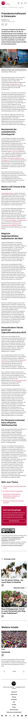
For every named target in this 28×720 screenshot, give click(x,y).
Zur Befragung (14, 521)
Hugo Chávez (15, 151)
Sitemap (14, 697)
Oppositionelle (13, 84)
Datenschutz (14, 694)
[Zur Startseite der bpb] (5, 4)
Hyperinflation (15, 223)
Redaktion (5, 20)
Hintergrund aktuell (13, 7)
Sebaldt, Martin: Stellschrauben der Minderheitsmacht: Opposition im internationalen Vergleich (12, 495)
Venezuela (5, 652)
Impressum (14, 692)
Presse (14, 707)
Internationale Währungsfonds (9, 225)
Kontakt (14, 704)
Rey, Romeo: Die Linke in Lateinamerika (13, 491)
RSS (14, 702)
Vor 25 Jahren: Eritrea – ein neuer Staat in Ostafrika (12, 581)
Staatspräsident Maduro (7, 193)
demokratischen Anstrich (20, 380)
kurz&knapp (4, 7)
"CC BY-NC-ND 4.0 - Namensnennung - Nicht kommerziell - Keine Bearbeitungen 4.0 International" (12, 539)
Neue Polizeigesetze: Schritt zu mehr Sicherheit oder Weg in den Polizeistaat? (13, 611)
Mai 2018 (21, 7)
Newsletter (14, 699)
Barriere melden (14, 709)
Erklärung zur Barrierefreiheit (14, 712)
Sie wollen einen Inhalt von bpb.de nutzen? (11, 545)
